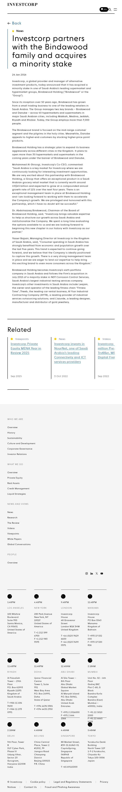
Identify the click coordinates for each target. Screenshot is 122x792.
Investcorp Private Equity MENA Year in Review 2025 (26, 349)
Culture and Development (21, 444)
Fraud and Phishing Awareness (62, 787)
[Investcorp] (22, 4)
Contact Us (30, 787)
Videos (11, 528)
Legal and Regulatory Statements (73, 782)
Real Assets (13, 483)
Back (16, 23)
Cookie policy (38, 782)
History (11, 433)
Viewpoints (13, 534)
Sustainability (14, 438)
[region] (61, 389)
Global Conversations (19, 544)
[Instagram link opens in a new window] (86, 573)
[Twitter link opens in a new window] (96, 573)
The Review (13, 523)
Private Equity (15, 478)
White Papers (14, 539)
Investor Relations (17, 454)
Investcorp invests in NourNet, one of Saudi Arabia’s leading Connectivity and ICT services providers (71, 353)
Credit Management (18, 489)
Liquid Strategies (16, 494)
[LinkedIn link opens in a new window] (91, 573)
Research (12, 518)
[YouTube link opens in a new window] (101, 573)
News (10, 512)
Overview (12, 427)
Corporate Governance (19, 449)
